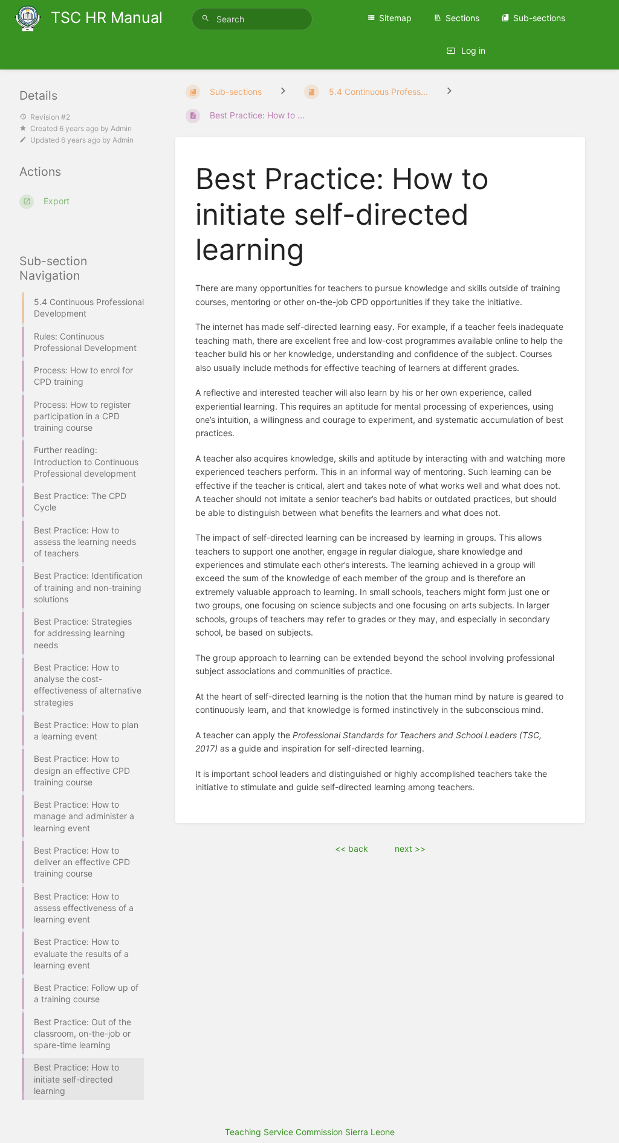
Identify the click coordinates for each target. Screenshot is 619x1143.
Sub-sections (539, 18)
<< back (351, 848)
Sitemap (395, 18)
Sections (462, 18)
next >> (410, 848)
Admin (121, 128)
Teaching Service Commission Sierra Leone (310, 1132)
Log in (472, 50)
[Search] (207, 18)
